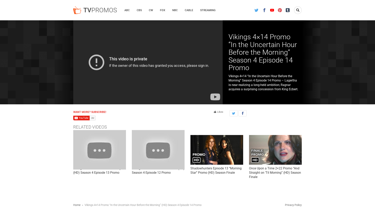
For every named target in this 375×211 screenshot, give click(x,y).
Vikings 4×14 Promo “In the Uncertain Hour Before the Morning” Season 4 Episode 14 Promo (263, 52)
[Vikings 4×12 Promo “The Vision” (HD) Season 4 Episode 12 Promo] (158, 150)
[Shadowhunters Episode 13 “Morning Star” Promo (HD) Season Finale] (216, 150)
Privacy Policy (293, 205)
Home (76, 205)
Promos (100, 10)
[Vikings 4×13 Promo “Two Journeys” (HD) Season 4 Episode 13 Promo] (99, 150)
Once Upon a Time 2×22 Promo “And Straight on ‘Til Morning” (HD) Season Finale (275, 172)
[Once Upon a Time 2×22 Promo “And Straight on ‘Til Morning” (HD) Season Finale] (275, 150)
